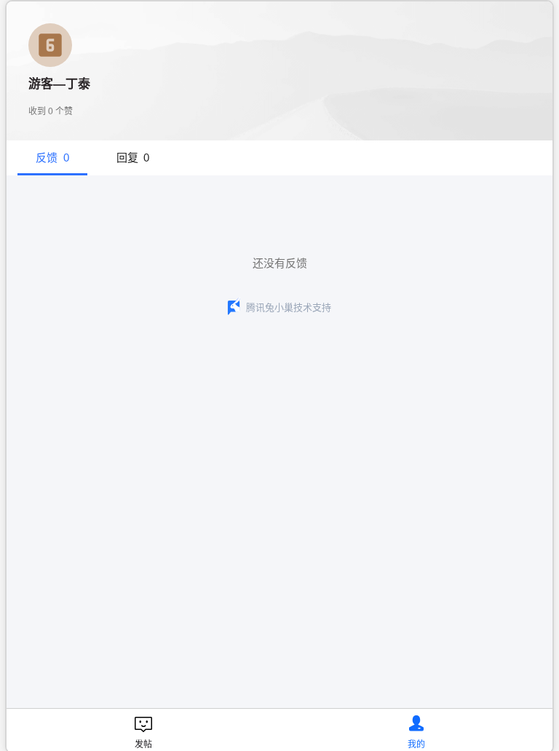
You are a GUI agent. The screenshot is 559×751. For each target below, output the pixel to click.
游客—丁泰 (59, 84)
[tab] (52, 157)
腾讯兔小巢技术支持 (288, 307)
